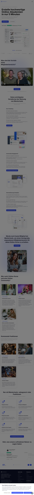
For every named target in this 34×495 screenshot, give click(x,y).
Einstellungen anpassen (7, 492)
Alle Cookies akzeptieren (27, 492)
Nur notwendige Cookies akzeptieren (17, 492)
